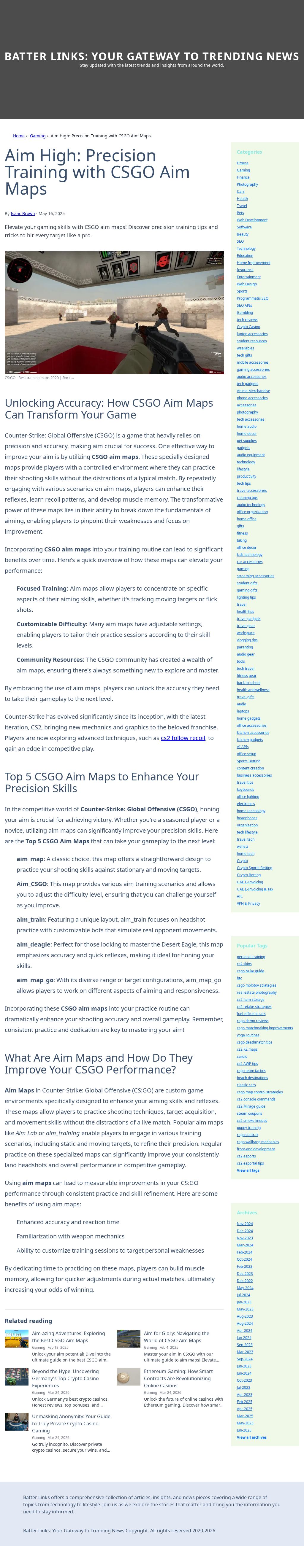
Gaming (38, 136)
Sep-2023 (245, 1344)
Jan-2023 (244, 1302)
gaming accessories (253, 369)
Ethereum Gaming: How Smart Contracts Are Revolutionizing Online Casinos (178, 1378)
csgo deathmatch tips (254, 1042)
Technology (246, 248)
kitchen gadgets (250, 739)
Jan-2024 (244, 1337)
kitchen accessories (253, 732)
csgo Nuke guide (250, 971)
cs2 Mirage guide (251, 1106)
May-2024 (245, 1287)
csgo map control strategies (260, 1092)
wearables (245, 348)
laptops (243, 711)
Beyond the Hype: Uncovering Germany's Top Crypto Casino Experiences (65, 1378)
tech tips (244, 483)
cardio (242, 1056)
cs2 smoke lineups (252, 1120)
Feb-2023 (244, 1266)
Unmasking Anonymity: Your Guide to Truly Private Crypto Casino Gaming (71, 1423)
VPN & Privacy (248, 903)
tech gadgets (247, 383)
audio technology (251, 504)
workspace (246, 632)
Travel (242, 205)
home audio (246, 426)
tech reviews (247, 319)
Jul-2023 (243, 1387)
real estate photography (257, 992)
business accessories (254, 775)
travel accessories (252, 490)
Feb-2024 (244, 1252)
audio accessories (252, 376)
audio (241, 704)
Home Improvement (253, 262)
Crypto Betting (249, 874)
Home (19, 136)
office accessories (252, 725)
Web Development (252, 219)
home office (246, 518)
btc (239, 978)
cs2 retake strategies (254, 1006)
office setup (246, 753)
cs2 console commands (256, 1099)
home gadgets (249, 718)
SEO (240, 241)
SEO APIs (244, 305)
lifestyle (243, 469)
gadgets (243, 447)
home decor (247, 433)
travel (241, 604)
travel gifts (245, 696)
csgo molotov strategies (256, 985)
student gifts (247, 583)
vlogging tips (247, 639)
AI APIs (243, 746)
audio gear (246, 654)
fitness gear (246, 675)
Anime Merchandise (253, 390)
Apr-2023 (244, 1394)
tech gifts (244, 355)
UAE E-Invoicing (250, 882)
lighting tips (246, 597)
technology (246, 462)
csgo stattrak (247, 1134)
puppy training (249, 1127)
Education (245, 255)
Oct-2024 (244, 1259)
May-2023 (245, 1309)
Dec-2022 (245, 1280)
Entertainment (249, 276)
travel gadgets (249, 618)
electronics (246, 803)
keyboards (245, 789)
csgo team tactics (251, 1070)
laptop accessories (252, 333)
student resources (252, 340)
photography (247, 412)
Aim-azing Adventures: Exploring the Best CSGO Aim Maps (68, 1337)
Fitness (242, 163)
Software (244, 227)
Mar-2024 (245, 1245)
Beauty (242, 234)
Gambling (245, 312)
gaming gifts (247, 590)
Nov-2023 (245, 1237)
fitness (242, 533)
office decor (246, 547)
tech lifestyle (247, 832)
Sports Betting (248, 761)
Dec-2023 (245, 1273)
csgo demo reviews (253, 1020)
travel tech (245, 839)
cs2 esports (246, 1156)
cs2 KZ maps (247, 1049)
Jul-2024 (243, 1294)
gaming (243, 568)
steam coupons (249, 1113)
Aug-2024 (245, 1323)
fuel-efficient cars (251, 1013)
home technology (251, 810)
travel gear (246, 625)
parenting (245, 647)
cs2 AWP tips (247, 1063)
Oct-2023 (244, 1380)
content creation (250, 768)
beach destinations (252, 1077)
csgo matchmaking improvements (265, 1027)
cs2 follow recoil (183, 738)
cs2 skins (244, 963)
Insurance (245, 269)
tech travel (245, 668)
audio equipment (251, 454)
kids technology (249, 554)
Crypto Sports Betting (254, 867)
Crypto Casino (248, 326)
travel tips (245, 782)
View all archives (252, 1437)
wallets (242, 846)
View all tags (248, 1170)
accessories (246, 405)
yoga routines (248, 1035)
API (240, 896)
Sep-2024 (245, 1359)
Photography (247, 184)
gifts (240, 526)
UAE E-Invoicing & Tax (255, 889)
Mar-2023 (245, 1351)
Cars (241, 191)
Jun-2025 (244, 1430)
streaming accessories (255, 575)
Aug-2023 (245, 1316)
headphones (247, 817)
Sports (242, 291)
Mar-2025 (245, 1415)
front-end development (256, 1148)
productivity (246, 476)
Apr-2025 (244, 1408)
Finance (243, 177)
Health (242, 198)
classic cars (246, 1084)
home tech (245, 853)
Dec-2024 (245, 1230)
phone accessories (252, 397)
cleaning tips (247, 497)
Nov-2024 (245, 1223)
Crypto (242, 860)
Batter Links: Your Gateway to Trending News (151, 56)
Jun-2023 (244, 1366)
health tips (245, 611)
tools (241, 661)
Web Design (247, 284)
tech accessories (251, 419)
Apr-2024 (244, 1330)
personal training (251, 956)
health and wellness (253, 689)
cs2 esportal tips (250, 1163)
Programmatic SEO (252, 298)
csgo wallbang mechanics (258, 1141)
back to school (248, 682)
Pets (240, 212)
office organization (252, 511)
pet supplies (247, 440)
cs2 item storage (251, 999)
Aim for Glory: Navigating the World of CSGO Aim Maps (176, 1337)
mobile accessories (253, 362)
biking (242, 540)
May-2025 (245, 1423)
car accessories (250, 561)
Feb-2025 (244, 1401)
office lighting (248, 796)
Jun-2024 (244, 1373)
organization (247, 825)
